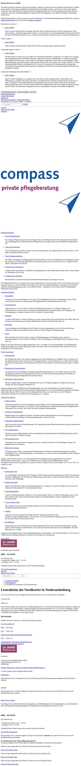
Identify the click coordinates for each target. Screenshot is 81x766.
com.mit (3, 108)
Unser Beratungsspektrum (13, 256)
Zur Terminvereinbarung (9, 569)
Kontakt (4, 668)
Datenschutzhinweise (8, 94)
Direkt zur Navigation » (9, 100)
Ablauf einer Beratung (12, 247)
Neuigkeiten (9, 296)
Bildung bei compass (12, 448)
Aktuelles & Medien (12, 581)
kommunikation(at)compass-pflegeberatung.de (16, 642)
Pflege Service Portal (8, 109)
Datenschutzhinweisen (8, 20)
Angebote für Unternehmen (14, 267)
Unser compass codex (12, 502)
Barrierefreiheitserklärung (36, 668)
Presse (7, 334)
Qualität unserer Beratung (13, 276)
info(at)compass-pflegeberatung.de (12, 644)
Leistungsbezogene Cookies (10, 49)
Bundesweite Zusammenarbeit (15, 368)
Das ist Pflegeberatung (12, 236)
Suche (25, 104)
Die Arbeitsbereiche (11, 430)
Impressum (4, 98)
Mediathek (8, 325)
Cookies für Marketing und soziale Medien (15, 72)
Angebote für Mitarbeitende (14, 421)
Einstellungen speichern (9, 92)
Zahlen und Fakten (11, 482)
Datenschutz (5, 675)
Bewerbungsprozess (11, 439)
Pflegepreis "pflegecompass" (14, 379)
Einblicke (8, 316)
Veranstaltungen (10, 305)
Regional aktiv (10, 355)
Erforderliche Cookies (8, 24)
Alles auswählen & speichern (27, 92)
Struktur (7, 511)
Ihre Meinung (9, 522)
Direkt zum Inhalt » (23, 100)
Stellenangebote (10, 401)
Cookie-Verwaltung (34, 20)
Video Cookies (6, 39)
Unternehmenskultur (12, 491)
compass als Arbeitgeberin (13, 412)
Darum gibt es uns (11, 471)
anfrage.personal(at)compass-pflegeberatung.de (16, 635)
